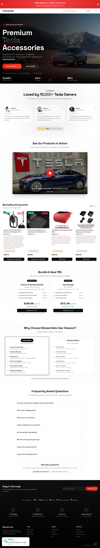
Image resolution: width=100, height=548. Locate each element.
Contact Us (54, 534)
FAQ (53, 536)
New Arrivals (30, 534)
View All (91, 206)
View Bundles (30, 66)
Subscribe (90, 488)
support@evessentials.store (41, 471)
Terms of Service (80, 534)
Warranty (78, 536)
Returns (53, 532)
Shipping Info (55, 529)
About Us (78, 529)
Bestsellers (30, 532)
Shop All (88, 11)
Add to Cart (62, 259)
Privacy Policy (79, 532)
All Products (30, 529)
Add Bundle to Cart (32, 310)
